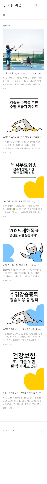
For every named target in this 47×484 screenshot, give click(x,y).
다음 (28, 414)
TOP (42, 431)
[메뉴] (42, 5)
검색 (36, 5)
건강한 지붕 (12, 5)
